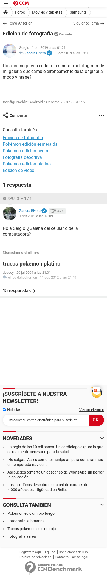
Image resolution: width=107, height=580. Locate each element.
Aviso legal (80, 557)
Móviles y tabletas (47, 12)
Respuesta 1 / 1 (17, 198)
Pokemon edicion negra (25, 150)
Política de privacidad (35, 557)
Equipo (50, 552)
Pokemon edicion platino (27, 163)
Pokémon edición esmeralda (30, 144)
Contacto (62, 557)
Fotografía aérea (21, 536)
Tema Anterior (20, 23)
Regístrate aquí (30, 552)
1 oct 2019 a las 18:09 (72, 53)
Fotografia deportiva (22, 157)
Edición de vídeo (18, 170)
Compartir (18, 115)
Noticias (13, 410)
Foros (20, 12)
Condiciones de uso (73, 552)
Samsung (78, 12)
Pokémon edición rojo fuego (31, 513)
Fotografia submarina (26, 521)
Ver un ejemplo (91, 410)
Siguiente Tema (86, 23)
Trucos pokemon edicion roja (31, 529)
